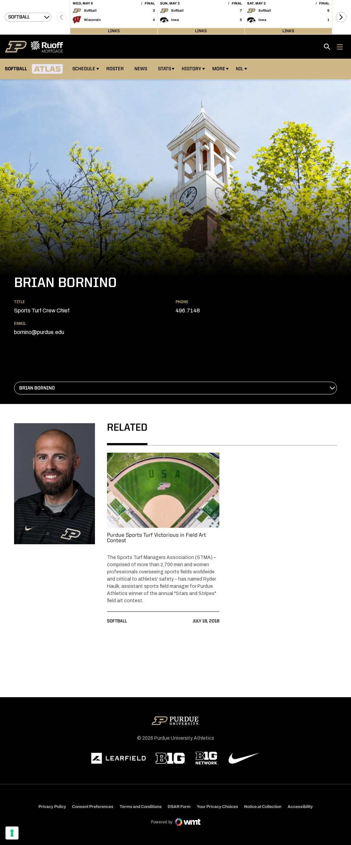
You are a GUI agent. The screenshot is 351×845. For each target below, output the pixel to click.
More (218, 69)
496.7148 (188, 310)
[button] (341, 17)
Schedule (83, 69)
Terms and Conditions (141, 806)
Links (114, 31)
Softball (117, 621)
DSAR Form (179, 806)
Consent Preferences (92, 806)
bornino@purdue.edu (39, 332)
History (191, 69)
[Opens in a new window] (118, 758)
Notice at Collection (262, 806)
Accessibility (300, 806)
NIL (239, 69)
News (140, 69)
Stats (164, 69)
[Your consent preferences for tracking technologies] (12, 833)
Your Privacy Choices (217, 806)
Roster (115, 69)
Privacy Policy (52, 806)
